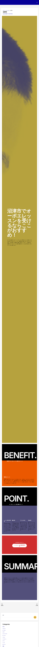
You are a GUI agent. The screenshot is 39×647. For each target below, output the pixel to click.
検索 (3, 615)
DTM (3, 626)
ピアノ (4, 640)
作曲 (3, 646)
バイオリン (4, 639)
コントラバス (5, 633)
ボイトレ (4, 644)
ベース (4, 642)
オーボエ (4, 630)
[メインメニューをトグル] (37, 2)
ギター (4, 631)
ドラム (4, 637)
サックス (4, 635)
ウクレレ (4, 628)
